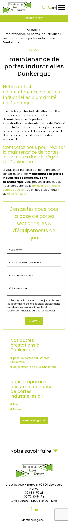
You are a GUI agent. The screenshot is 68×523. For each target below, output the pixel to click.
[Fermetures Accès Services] (17, 7)
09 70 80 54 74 (53, 8)
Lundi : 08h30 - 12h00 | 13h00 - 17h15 (34, 500)
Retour (34, 49)
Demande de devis (34, 18)
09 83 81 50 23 (43, 7)
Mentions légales (33, 520)
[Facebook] (31, 509)
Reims (17, 409)
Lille (15, 404)
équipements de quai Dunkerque (35, 367)
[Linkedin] (36, 509)
